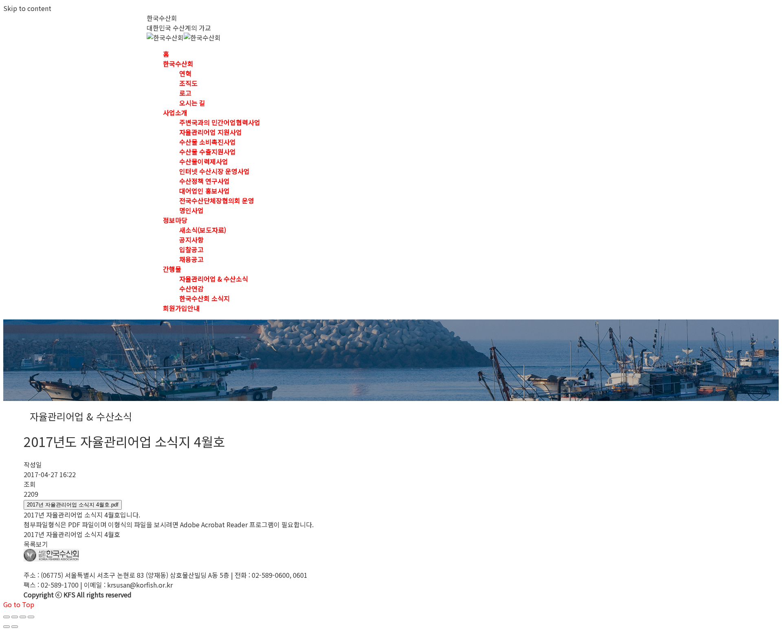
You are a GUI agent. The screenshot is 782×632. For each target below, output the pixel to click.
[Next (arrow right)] (14, 626)
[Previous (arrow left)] (6, 626)
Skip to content (27, 8)
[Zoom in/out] (31, 617)
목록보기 (36, 544)
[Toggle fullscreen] (23, 617)
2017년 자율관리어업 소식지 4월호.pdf (73, 505)
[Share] (14, 617)
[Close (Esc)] (6, 617)
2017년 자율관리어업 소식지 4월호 (72, 534)
